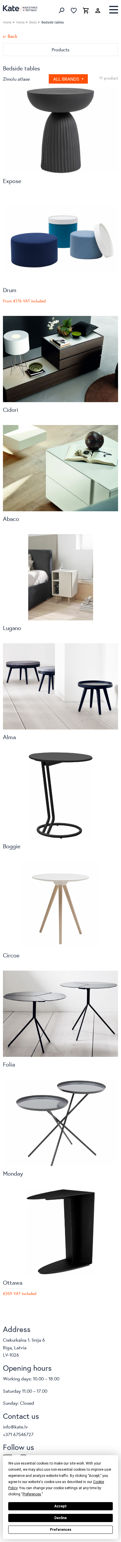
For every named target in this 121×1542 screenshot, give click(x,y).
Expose (12, 181)
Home (7, 22)
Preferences (60, 1530)
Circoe (11, 955)
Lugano (12, 628)
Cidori (10, 410)
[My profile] (98, 10)
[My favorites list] (73, 10)
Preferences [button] (32, 1494)
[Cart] (86, 10)
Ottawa (12, 1283)
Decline (60, 1518)
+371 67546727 (18, 1434)
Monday (13, 1173)
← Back (10, 36)
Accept (60, 1506)
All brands (66, 79)
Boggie (11, 846)
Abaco (11, 519)
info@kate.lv (15, 1426)
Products (60, 49)
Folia (9, 1064)
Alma (9, 737)
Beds (33, 22)
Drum (9, 290)
